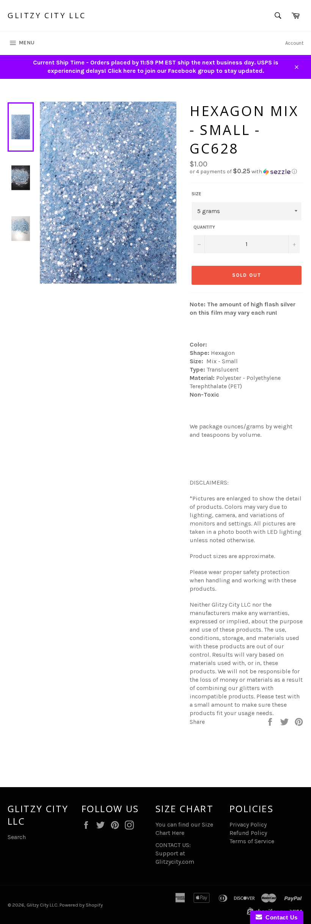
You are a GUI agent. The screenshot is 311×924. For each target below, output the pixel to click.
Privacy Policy (248, 824)
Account (294, 43)
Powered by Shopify (81, 905)
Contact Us (280, 917)
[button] (246, 171)
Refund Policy (248, 832)
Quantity (204, 227)
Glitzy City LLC (47, 15)
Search (17, 837)
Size (196, 193)
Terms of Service (251, 841)
